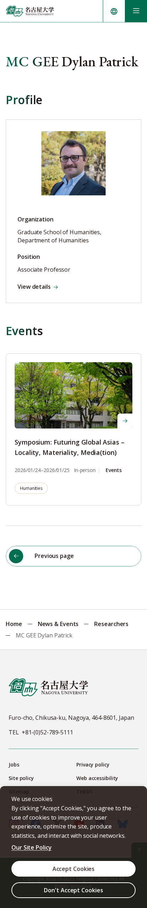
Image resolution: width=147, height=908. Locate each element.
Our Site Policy (31, 847)
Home (14, 624)
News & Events (58, 624)
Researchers (111, 624)
